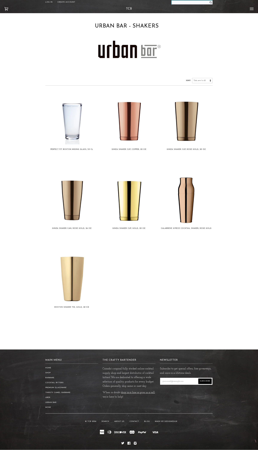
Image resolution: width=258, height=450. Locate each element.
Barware (49, 378)
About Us (119, 421)
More (48, 407)
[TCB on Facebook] (129, 444)
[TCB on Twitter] (122, 444)
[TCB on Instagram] (135, 444)
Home (48, 368)
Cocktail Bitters (54, 383)
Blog (147, 421)
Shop (48, 373)
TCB (129, 8)
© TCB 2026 (90, 421)
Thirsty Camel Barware (57, 392)
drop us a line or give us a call (138, 392)
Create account (66, 2)
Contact (134, 421)
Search (105, 421)
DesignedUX (171, 421)
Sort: (189, 80)
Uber (47, 397)
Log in (49, 2)
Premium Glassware (56, 388)
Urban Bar (50, 402)
